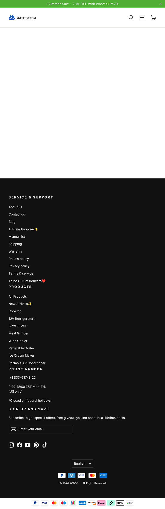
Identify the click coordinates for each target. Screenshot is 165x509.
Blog (12, 222)
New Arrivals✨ (20, 304)
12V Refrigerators (22, 319)
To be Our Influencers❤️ (27, 281)
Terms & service (21, 273)
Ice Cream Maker (21, 356)
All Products (18, 296)
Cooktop (15, 311)
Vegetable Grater (21, 348)
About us (15, 207)
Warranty (15, 251)
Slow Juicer (17, 326)
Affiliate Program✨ (23, 229)
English (79, 463)
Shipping (15, 244)
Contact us (17, 214)
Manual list (17, 237)
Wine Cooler (18, 341)
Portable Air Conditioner (27, 363)
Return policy (19, 259)
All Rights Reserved (94, 483)
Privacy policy (19, 266)
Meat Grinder (19, 333)
